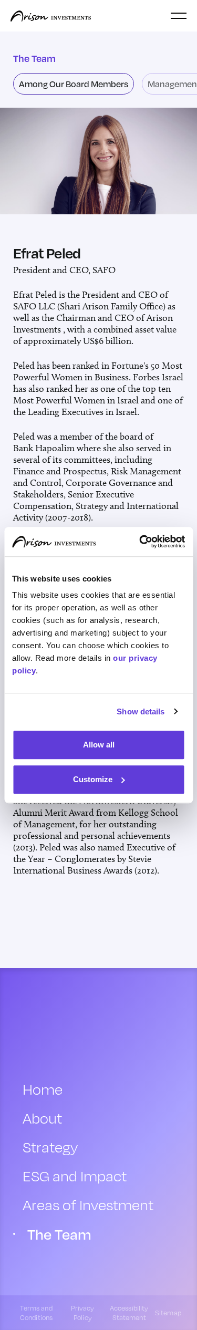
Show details (140, 711)
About (42, 1118)
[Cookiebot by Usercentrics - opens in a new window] (140, 541)
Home (43, 1089)
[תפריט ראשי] (178, 16)
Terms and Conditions (36, 1313)
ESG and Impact (75, 1175)
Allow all (99, 744)
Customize (92, 779)
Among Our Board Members (73, 83)
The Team (59, 1234)
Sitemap (168, 1312)
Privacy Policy (82, 1313)
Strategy (50, 1147)
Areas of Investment (88, 1204)
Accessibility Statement (129, 1313)
